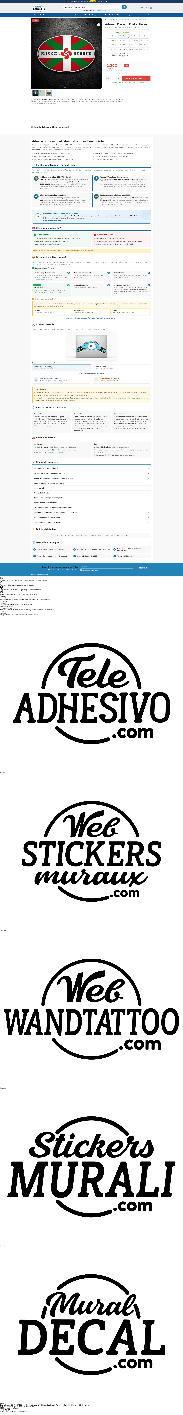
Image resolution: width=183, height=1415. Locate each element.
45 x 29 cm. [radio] (134, 45)
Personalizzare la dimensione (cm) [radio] (123, 55)
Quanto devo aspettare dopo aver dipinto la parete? (53, 478)
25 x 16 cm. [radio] (134, 40)
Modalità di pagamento (24, 599)
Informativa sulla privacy (22, 610)
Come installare (44, 599)
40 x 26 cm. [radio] (123, 45)
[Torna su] (1, 1414)
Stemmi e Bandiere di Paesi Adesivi (135, 19)
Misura (118, 32)
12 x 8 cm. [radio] (144, 36)
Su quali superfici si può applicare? (47, 468)
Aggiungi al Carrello (136, 78)
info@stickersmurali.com (8, 615)
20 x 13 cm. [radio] (123, 40)
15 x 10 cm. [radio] (112, 40)
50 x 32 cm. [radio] (144, 45)
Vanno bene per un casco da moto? (47, 522)
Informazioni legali (7, 608)
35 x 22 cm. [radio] (113, 45)
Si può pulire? (39, 488)
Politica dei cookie (45, 610)
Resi (33, 599)
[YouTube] (9, 1410)
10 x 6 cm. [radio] (134, 36)
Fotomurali (54, 15)
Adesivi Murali (39, 15)
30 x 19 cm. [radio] (144, 40)
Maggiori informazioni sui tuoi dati (39, 574)
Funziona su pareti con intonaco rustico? (49, 473)
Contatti (3, 613)
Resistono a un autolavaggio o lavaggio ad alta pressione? (56, 512)
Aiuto (29, 615)
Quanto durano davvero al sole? (46, 503)
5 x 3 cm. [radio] (113, 36)
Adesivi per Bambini (70, 15)
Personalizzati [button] (144, 15)
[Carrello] (151, 8)
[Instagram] (1, 1410)
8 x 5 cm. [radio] (123, 35)
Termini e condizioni (7, 610)
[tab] (35, 93)
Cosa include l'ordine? (42, 493)
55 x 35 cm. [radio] (113, 49)
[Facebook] (4, 1410)
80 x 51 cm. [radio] (144, 49)
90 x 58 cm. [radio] (113, 55)
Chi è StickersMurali (7, 604)
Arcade (99, 10)
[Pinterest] (6, 1410)
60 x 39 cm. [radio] (123, 49)
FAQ (37, 599)
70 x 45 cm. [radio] (134, 49)
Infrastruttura (18, 604)
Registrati (143, 568)
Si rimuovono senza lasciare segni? (47, 517)
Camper (93, 10)
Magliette (130, 15)
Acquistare (4, 598)
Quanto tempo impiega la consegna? (48, 498)
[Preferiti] (142, 8)
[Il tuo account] (146, 8)
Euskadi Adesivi (111, 21)
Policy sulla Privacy (92, 570)
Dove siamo (28, 604)
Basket (104, 10)
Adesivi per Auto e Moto (112, 15)
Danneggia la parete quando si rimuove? (49, 483)
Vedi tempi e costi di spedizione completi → (49, 453)
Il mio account (22, 615)
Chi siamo (4, 603)
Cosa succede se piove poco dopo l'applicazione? (53, 508)
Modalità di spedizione (8, 599)
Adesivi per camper (91, 15)
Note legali (35, 610)
